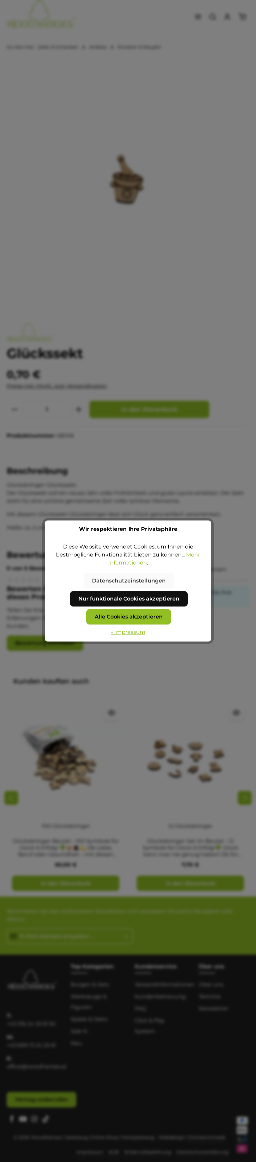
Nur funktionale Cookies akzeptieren (128, 599)
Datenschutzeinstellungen (129, 580)
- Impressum (128, 632)
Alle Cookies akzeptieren (129, 617)
